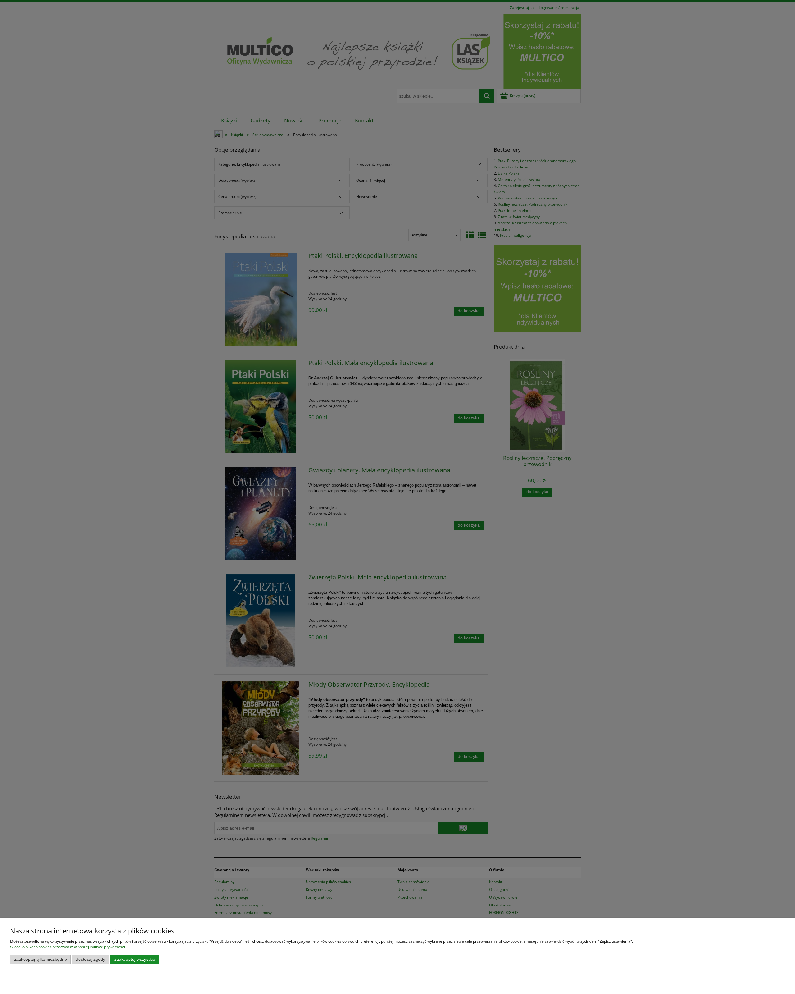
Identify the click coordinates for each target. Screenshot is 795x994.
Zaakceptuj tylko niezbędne (40, 959)
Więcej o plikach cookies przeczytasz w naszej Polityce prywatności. (68, 947)
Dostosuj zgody (90, 959)
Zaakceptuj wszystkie (134, 959)
